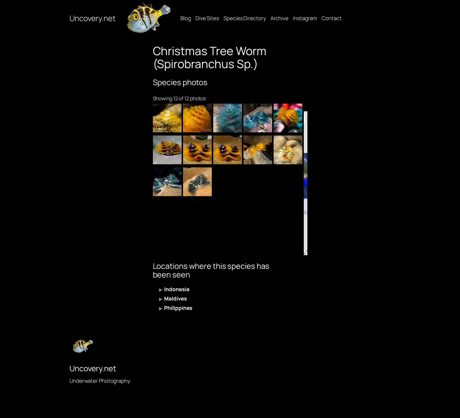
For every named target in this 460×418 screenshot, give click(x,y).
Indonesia (176, 289)
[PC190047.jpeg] (167, 149)
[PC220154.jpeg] (197, 118)
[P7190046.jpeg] (288, 149)
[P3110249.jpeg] (167, 181)
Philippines (178, 308)
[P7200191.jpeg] (257, 118)
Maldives (175, 298)
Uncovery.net (92, 18)
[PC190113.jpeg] (288, 118)
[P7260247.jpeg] (167, 118)
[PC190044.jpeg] (227, 149)
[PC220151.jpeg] (227, 118)
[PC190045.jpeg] (197, 149)
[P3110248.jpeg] (197, 181)
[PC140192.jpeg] (257, 149)
